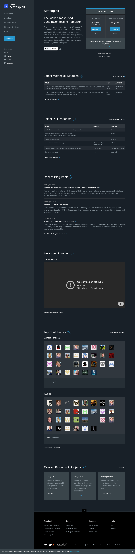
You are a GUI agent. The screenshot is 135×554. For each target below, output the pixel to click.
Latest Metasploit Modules (61, 75)
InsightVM (51, 477)
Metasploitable (107, 477)
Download (9, 38)
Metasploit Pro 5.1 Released (56, 204)
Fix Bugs (91, 528)
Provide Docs (93, 532)
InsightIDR (78, 477)
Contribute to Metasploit (52, 448)
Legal (74, 545)
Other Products (49, 532)
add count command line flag (54, 143)
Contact (117, 545)
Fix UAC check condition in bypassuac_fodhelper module (64, 130)
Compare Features (104, 53)
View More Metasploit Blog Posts (55, 234)
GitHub (9, 56)
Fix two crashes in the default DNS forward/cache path (63, 148)
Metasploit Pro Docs (11, 27)
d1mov (113, 130)
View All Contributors (117, 332)
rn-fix (94, 130)
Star (48, 49)
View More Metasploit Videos (53, 312)
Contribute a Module (50, 99)
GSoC (99, 148)
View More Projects (104, 56)
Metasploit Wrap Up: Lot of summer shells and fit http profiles (71, 188)
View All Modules (118, 76)
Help (6, 32)
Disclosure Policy (105, 545)
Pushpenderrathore (117, 148)
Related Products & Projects (62, 467)
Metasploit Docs (10, 23)
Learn (68, 521)
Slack (8, 53)
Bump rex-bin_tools (51, 152)
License (81, 545)
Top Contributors (55, 332)
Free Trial (50, 493)
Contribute (8, 18)
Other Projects (48, 535)
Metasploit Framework (51, 525)
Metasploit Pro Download (52, 528)
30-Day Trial (105, 46)
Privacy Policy (92, 545)
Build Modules (93, 525)
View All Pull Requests (116, 119)
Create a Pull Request (51, 157)
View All (121, 468)
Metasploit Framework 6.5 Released (59, 221)
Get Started (8, 14)
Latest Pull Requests (57, 119)
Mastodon (10, 63)
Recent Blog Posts (56, 177)
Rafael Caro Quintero (52, 139)
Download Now (106, 493)
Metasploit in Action (57, 253)
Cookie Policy (74, 551)
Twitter (9, 60)
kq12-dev (114, 139)
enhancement (97, 143)
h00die (113, 143)
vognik (113, 133)
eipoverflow (115, 152)
